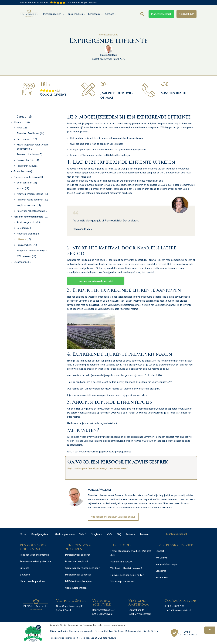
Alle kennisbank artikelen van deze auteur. (113, 516)
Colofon (108, 631)
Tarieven (144, 534)
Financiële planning (27, 233)
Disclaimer (119, 631)
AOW (19, 127)
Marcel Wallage (108, 54)
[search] (142, 14)
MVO (109, 534)
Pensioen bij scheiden (28, 154)
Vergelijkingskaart (40, 534)
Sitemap (99, 631)
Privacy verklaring (59, 631)
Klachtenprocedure (64, 534)
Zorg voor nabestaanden (30, 210)
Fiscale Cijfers (150, 631)
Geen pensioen (24, 139)
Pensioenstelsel (25, 165)
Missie (23, 534)
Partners (130, 534)
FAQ (118, 534)
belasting (94, 304)
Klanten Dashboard (176, 533)
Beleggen (22, 227)
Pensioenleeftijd (25, 160)
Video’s (83, 534)
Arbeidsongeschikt (26, 222)
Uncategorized (21, 261)
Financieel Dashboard (28, 133)
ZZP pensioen (24, 256)
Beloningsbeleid (134, 631)
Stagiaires (96, 534)
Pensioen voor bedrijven (26, 177)
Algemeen (19, 122)
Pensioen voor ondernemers (28, 216)
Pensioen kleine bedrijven (30, 199)
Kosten (20, 188)
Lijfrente (21, 239)
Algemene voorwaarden (81, 631)
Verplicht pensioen (26, 205)
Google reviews (107, 637)
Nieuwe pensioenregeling (30, 193)
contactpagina (74, 444)
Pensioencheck (24, 244)
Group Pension (21, 171)
